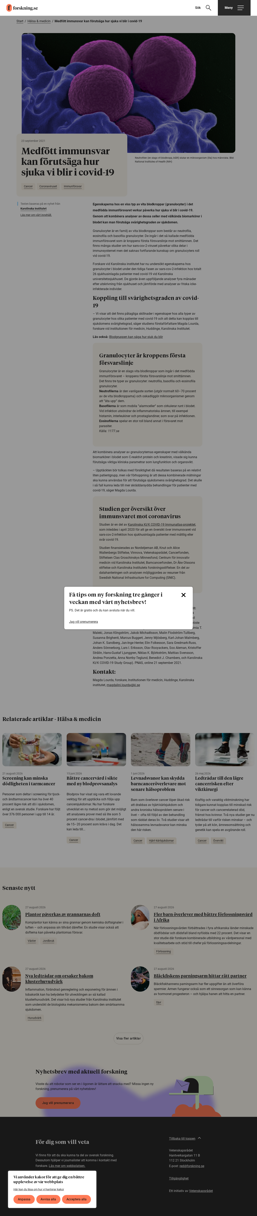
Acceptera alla (76, 1199)
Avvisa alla (48, 1199)
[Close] (183, 595)
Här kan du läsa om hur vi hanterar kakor (38, 1189)
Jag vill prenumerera (83, 622)
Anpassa (24, 1199)
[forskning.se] (19, 8)
